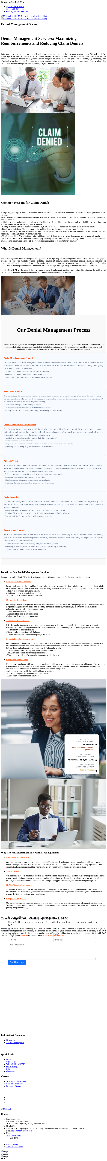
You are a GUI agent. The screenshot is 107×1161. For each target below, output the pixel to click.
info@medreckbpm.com (18, 11)
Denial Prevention (12, 497)
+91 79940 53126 (16, 6)
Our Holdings (12, 1066)
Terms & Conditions (14, 1147)
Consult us (10, 1071)
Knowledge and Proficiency (17, 858)
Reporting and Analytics (14, 530)
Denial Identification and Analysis (18, 358)
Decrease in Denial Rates (16, 600)
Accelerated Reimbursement (17, 620)
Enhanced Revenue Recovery (18, 582)
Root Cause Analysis (13, 391)
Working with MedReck (16, 1081)
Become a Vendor (13, 1086)
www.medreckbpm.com (54, 935)
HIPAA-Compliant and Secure (19, 885)
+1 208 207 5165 (16, 9)
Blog (8, 1069)
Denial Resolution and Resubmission (20, 425)
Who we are (11, 1062)
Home (8, 1059)
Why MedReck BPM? (15, 1064)
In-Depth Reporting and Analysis (20, 639)
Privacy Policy (12, 1144)
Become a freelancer (14, 1084)
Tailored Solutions (13, 871)
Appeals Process (11, 461)
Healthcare (10, 1040)
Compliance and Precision (17, 659)
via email (24, 935)
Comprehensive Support (16, 898)
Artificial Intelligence (15, 1042)
